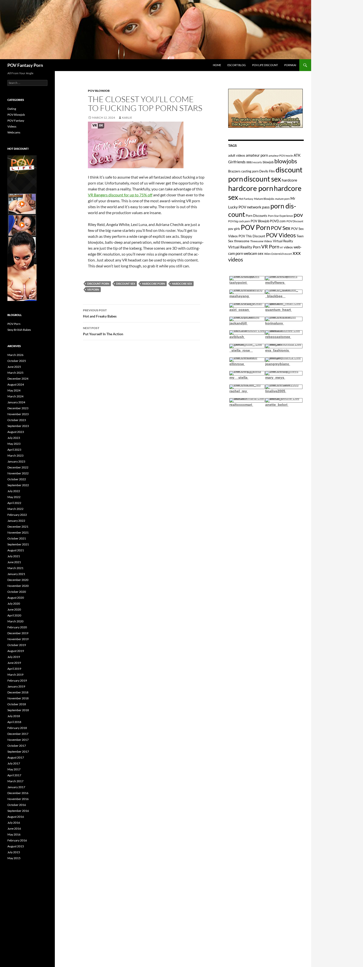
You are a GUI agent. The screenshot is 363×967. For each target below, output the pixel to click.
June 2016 (14, 828)
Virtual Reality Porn (244, 247)
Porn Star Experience (280, 215)
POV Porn (255, 227)
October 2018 (16, 704)
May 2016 (13, 834)
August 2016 (15, 816)
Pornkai (290, 65)
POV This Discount (252, 236)
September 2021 (18, 544)
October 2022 (16, 479)
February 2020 (17, 627)
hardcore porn (153, 283)
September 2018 (18, 710)
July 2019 (13, 657)
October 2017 (16, 745)
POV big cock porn (239, 221)
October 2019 (16, 645)
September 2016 (18, 811)
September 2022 (18, 485)
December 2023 (17, 408)
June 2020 (14, 609)
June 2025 (14, 367)
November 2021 (18, 532)
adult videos (236, 155)
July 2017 (13, 763)
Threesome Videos (261, 241)
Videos (11, 126)
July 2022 (13, 491)
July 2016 (13, 822)
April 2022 (14, 503)
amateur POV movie (281, 155)
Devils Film (267, 171)
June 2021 (14, 562)
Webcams (13, 132)
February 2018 (17, 728)
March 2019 (15, 674)
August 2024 (15, 384)
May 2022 (13, 497)
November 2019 (18, 639)
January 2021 (16, 574)
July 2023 (13, 438)
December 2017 (17, 734)
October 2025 (16, 361)
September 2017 (18, 751)
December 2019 (17, 633)
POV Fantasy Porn (25, 65)
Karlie (127, 117)
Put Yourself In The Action (103, 331)
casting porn (250, 171)
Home (217, 65)
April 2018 (14, 722)
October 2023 (16, 420)
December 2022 (17, 467)
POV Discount (294, 221)
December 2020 (17, 580)
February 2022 (17, 515)
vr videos (286, 247)
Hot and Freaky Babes (100, 313)
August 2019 (15, 651)
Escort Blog (236, 65)
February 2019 (17, 680)
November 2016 (18, 799)
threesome (241, 241)
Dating (11, 109)
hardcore (289, 180)
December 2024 (17, 378)
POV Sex (280, 228)
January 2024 (16, 402)
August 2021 (15, 550)
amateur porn (257, 155)
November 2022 (18, 473)
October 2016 (16, 805)
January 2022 (16, 520)
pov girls (234, 229)
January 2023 (16, 461)
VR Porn (93, 289)
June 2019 (14, 663)
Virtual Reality (283, 241)
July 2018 (13, 716)
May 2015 (13, 858)
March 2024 (15, 396)
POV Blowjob (99, 91)
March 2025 (15, 372)
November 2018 (18, 698)
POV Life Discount (265, 65)
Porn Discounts (256, 216)
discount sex (125, 283)
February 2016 (17, 840)
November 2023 (18, 414)
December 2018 (17, 692)
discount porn (98, 283)
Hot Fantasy (246, 198)
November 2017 (18, 740)
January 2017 (16, 787)
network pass (258, 207)
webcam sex (253, 253)
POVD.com (278, 221)
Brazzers (234, 171)
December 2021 (17, 526)
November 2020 (18, 586)
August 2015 (15, 846)
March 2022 (15, 509)
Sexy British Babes (19, 330)
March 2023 (15, 455)
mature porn (282, 198)
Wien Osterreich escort (278, 253)
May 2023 (13, 444)
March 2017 (15, 781)
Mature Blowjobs (264, 198)
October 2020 (16, 592)
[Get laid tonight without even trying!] (265, 108)
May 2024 (13, 390)
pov (298, 214)
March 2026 (15, 355)
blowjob (268, 162)
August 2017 (15, 757)
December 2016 (17, 793)
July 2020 (13, 603)
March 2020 (15, 621)
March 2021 (15, 568)
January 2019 (16, 686)
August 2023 (15, 432)
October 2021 (16, 538)
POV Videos (281, 235)
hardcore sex (182, 283)
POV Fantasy (15, 120)
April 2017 (14, 775)
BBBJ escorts (254, 162)
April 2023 (14, 449)
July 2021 (13, 556)
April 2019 (14, 668)
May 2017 (13, 769)
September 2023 (18, 426)
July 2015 (13, 852)
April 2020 (14, 615)
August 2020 (15, 597)
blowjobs (285, 161)
